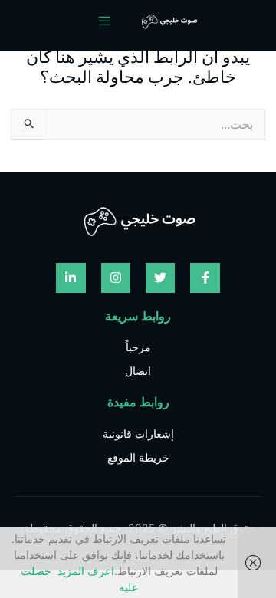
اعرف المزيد (86, 570)
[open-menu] (113, 21)
